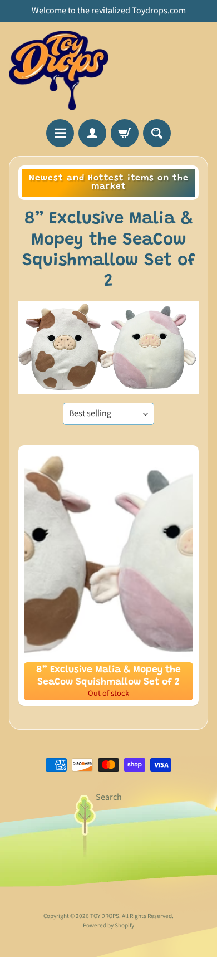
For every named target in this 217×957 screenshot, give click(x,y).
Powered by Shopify (108, 925)
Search (109, 797)
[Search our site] (157, 133)
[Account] (92, 133)
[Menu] (60, 133)
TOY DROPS (104, 916)
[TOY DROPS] (58, 70)
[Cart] (125, 133)
